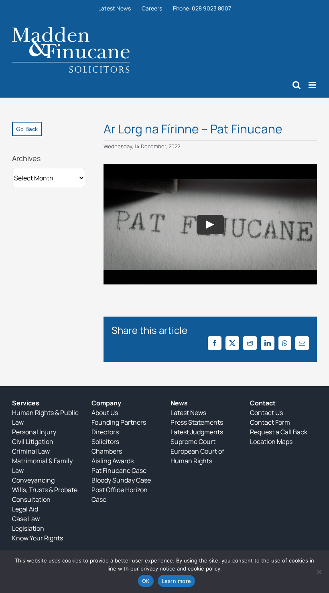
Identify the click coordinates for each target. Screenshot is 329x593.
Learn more (176, 581)
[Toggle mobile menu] (313, 85)
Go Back (27, 129)
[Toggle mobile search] (296, 85)
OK (146, 581)
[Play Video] (210, 224)
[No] (319, 572)
